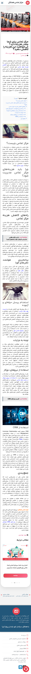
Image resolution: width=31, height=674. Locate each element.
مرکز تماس (24, 55)
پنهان (16, 98)
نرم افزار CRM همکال (9, 522)
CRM (20, 439)
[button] (2, 2)
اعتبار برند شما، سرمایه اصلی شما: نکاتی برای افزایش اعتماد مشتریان (17, 566)
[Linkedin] (20, 667)
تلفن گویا (21, 271)
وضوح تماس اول (18, 331)
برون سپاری (20, 165)
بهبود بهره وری (23, 535)
